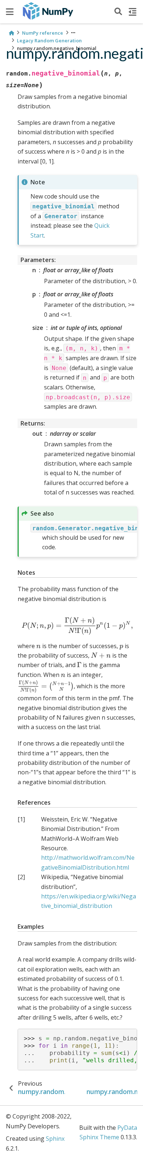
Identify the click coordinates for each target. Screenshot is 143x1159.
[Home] (11, 33)
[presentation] (77, 625)
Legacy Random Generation (49, 40)
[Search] (118, 12)
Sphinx (55, 1139)
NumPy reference (42, 33)
